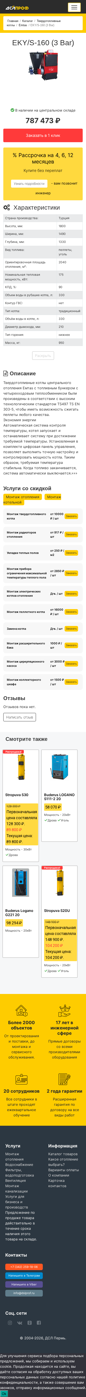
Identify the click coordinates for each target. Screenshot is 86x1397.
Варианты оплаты (63, 1170)
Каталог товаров (63, 1154)
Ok (4, 1393)
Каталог (27, 21)
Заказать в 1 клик (43, 135)
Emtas (23, 25)
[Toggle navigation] (74, 7)
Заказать (71, 516)
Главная (12, 21)
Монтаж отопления (22, 497)
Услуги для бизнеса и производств (16, 1201)
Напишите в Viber (24, 1284)
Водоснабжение (19, 1164)
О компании (58, 1175)
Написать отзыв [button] (19, 717)
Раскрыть (43, 355)
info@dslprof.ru (24, 1293)
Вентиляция (15, 1180)
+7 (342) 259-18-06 (24, 1267)
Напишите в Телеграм (24, 1275)
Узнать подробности (29, 183)
